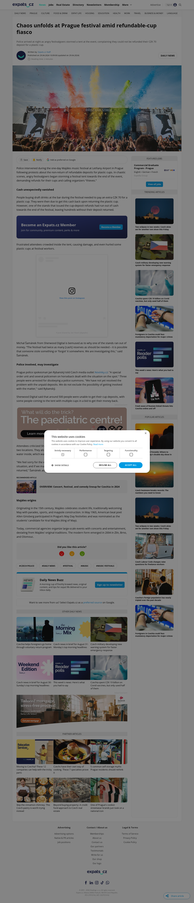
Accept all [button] (130, 465)
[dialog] (97, 451)
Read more (98, 444)
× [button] (145, 433)
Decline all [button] (105, 465)
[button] (60, 465)
